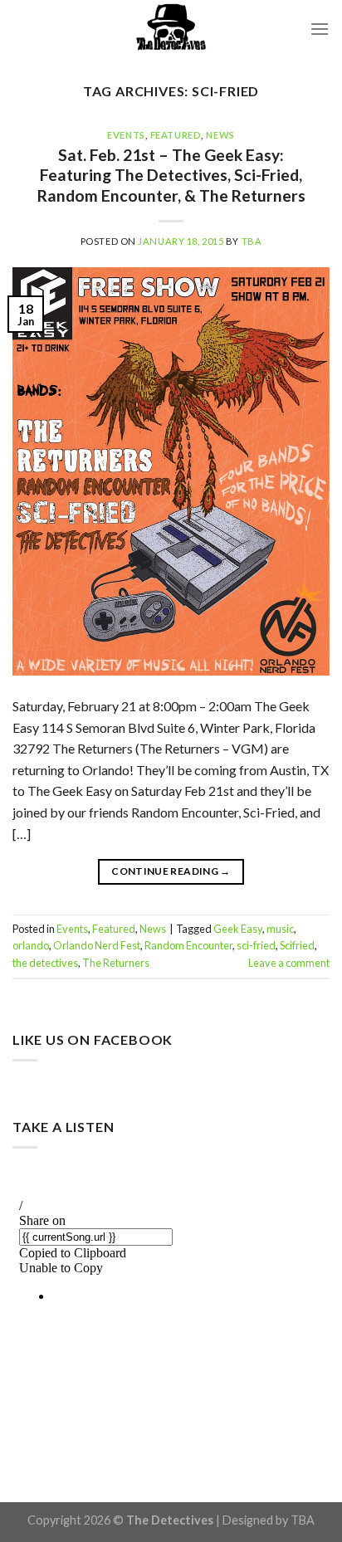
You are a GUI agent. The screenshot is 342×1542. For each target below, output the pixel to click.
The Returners (115, 962)
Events (125, 134)
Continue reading (171, 871)
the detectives (45, 962)
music (280, 928)
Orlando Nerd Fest (96, 945)
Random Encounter (188, 945)
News (220, 134)
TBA (252, 241)
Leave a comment (289, 962)
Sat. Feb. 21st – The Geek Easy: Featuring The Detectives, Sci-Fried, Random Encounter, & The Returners (171, 175)
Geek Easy (237, 928)
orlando (30, 945)
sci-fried (256, 945)
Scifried (297, 945)
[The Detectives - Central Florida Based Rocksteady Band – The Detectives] (171, 29)
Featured (175, 134)
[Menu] (320, 28)
